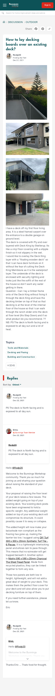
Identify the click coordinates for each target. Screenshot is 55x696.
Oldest (16, 384)
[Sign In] (47, 5)
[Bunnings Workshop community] (13, 5)
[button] (9, 56)
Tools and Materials (17, 348)
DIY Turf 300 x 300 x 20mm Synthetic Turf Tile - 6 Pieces (27, 541)
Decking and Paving (17, 353)
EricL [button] (15, 430)
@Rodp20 (17, 467)
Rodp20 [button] (17, 55)
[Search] (3, 13)
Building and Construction (21, 357)
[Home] (4, 22)
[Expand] (27, 659)
